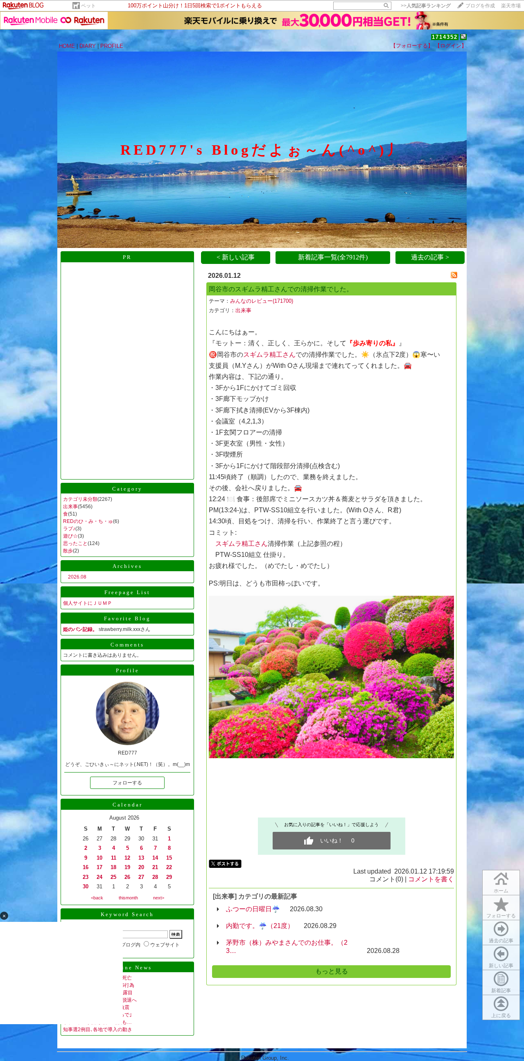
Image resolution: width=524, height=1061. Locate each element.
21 (155, 867)
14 (155, 858)
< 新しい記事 (236, 257)
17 (99, 867)
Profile (127, 670)
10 (99, 858)
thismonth (128, 897)
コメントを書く (431, 879)
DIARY (87, 46)
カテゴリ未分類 (80, 499)
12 (127, 858)
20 (141, 867)
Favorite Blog (127, 618)
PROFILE (111, 46)
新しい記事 (501, 966)
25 (113, 877)
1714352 (445, 37)
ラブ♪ (69, 529)
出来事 (70, 506)
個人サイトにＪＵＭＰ (87, 603)
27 (141, 877)
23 (85, 877)
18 (113, 867)
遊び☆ (70, 536)
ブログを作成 (480, 6)
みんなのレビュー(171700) (261, 301)
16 (85, 867)
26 (127, 877)
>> (426, 6)
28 (155, 877)
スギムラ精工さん (269, 354)
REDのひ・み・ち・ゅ (88, 521)
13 (141, 858)
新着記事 (501, 990)
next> (158, 897)
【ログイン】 (451, 46)
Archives (127, 566)
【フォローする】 (412, 46)
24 (99, 877)
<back (97, 897)
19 (127, 867)
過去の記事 (501, 941)
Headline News (127, 967)
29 (169, 877)
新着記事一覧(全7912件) (333, 257)
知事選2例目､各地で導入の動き (97, 1029)
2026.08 (77, 577)
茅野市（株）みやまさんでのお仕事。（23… (287, 946)
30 (85, 886)
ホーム (501, 891)
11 (113, 858)
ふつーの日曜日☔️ (253, 909)
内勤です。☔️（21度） (260, 925)
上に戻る (501, 1015)
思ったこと (75, 543)
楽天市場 (511, 6)
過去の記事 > (430, 257)
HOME (67, 46)
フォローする (501, 916)
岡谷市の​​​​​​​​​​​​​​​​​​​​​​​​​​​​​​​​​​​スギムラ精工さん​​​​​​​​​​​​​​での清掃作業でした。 (281, 289)
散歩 (68, 551)
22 (169, 867)
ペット (88, 6)
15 (169, 858)
